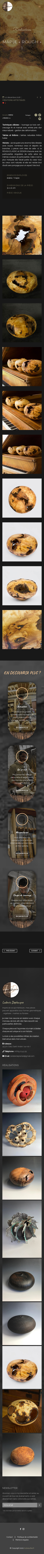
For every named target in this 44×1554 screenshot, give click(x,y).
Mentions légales (22, 1540)
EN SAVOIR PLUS (22, 728)
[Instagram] (23, 1529)
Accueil (4, 115)
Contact (9, 1537)
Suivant (34, 951)
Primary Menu (40, 6)
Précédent (10, 951)
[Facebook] (20, 1529)
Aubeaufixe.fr (29, 1548)
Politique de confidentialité (27, 1537)
